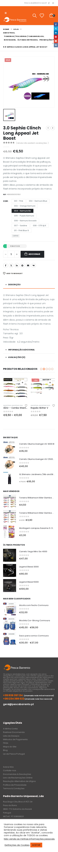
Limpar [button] (15, 236)
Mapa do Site (9, 746)
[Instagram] (53, 3)
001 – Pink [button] (18, 201)
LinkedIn (16, 265)
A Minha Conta (10, 728)
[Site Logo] (14, 19)
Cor (5, 201)
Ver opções (22, 382)
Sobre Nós (8, 766)
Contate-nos (9, 770)
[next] (53, 128)
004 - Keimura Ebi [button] (22, 210)
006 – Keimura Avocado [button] (25, 220)
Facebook (5, 265)
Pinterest (22, 265)
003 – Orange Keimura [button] (24, 206)
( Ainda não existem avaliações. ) (32, 143)
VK (33, 265)
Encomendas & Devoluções (17, 774)
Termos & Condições (13, 788)
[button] (5, 13)
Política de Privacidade (14, 784)
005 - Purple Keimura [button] (24, 215)
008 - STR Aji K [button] (39, 225)
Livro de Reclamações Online (17, 777)
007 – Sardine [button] (20, 225)
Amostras (7, 405)
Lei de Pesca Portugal (14, 753)
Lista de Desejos (11, 735)
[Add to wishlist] (26, 405)
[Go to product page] (15, 390)
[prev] (48, 128)
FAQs (5, 743)
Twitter (11, 265)
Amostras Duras (45, 405)
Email (28, 265)
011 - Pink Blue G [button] (21, 230)
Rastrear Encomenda (14, 732)
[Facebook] (49, 3)
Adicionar (34, 254)
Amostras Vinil (17, 405)
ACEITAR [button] (36, 845)
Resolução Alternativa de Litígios (19, 781)
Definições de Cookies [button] (17, 845)
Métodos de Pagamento (15, 739)
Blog (5, 750)
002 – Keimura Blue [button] (38, 201)
